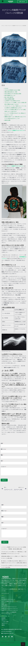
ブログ (6, 25)
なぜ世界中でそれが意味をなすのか (12, 100)
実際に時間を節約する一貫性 (10, 91)
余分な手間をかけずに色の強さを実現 (12, 93)
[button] (2, 1)
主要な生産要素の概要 (9, 99)
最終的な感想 (7, 120)
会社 (2, 460)
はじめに (6, 88)
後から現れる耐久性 (8, 97)
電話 (2, 455)
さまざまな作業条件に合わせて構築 (12, 90)
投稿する (4, 480)
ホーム (3, 25)
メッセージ (3, 466)
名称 (2, 443)
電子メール (3, 449)
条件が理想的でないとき (9, 95)
